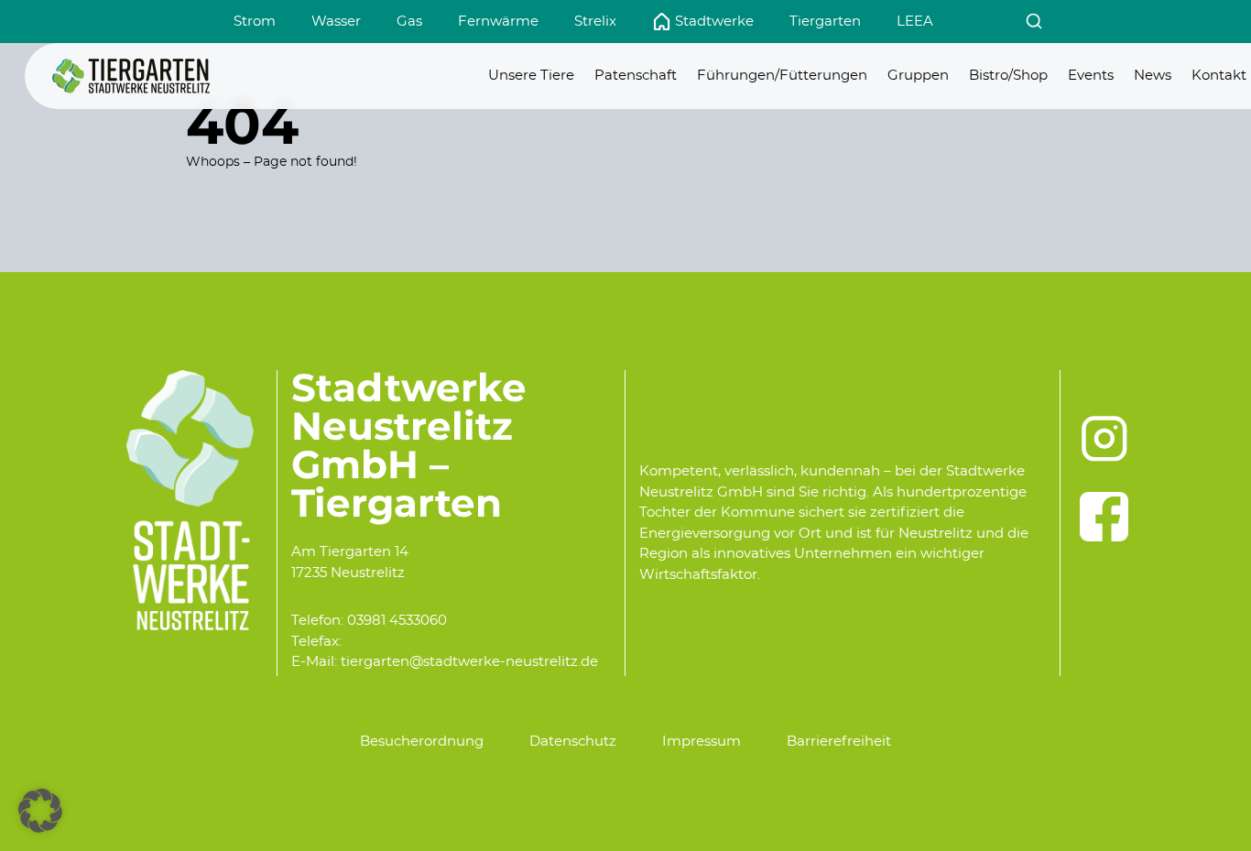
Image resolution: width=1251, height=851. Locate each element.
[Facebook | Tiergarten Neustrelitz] (1104, 516)
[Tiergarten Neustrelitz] (131, 76)
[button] (40, 810)
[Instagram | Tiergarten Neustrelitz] (1104, 439)
